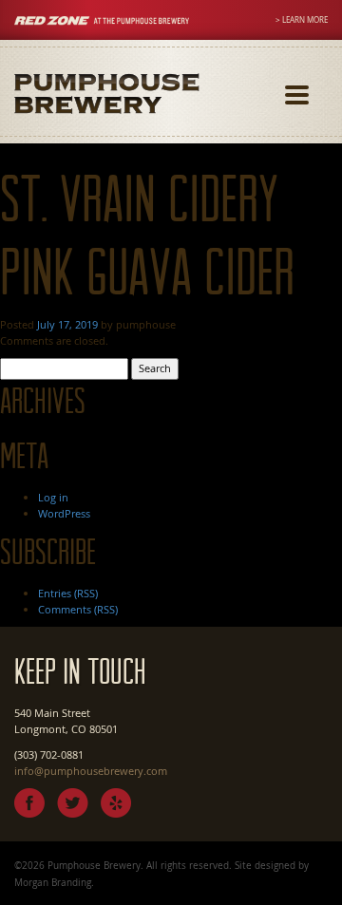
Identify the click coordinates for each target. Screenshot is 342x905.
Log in (53, 497)
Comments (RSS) (78, 609)
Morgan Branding (52, 882)
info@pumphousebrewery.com (90, 771)
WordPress (64, 513)
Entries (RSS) (68, 593)
